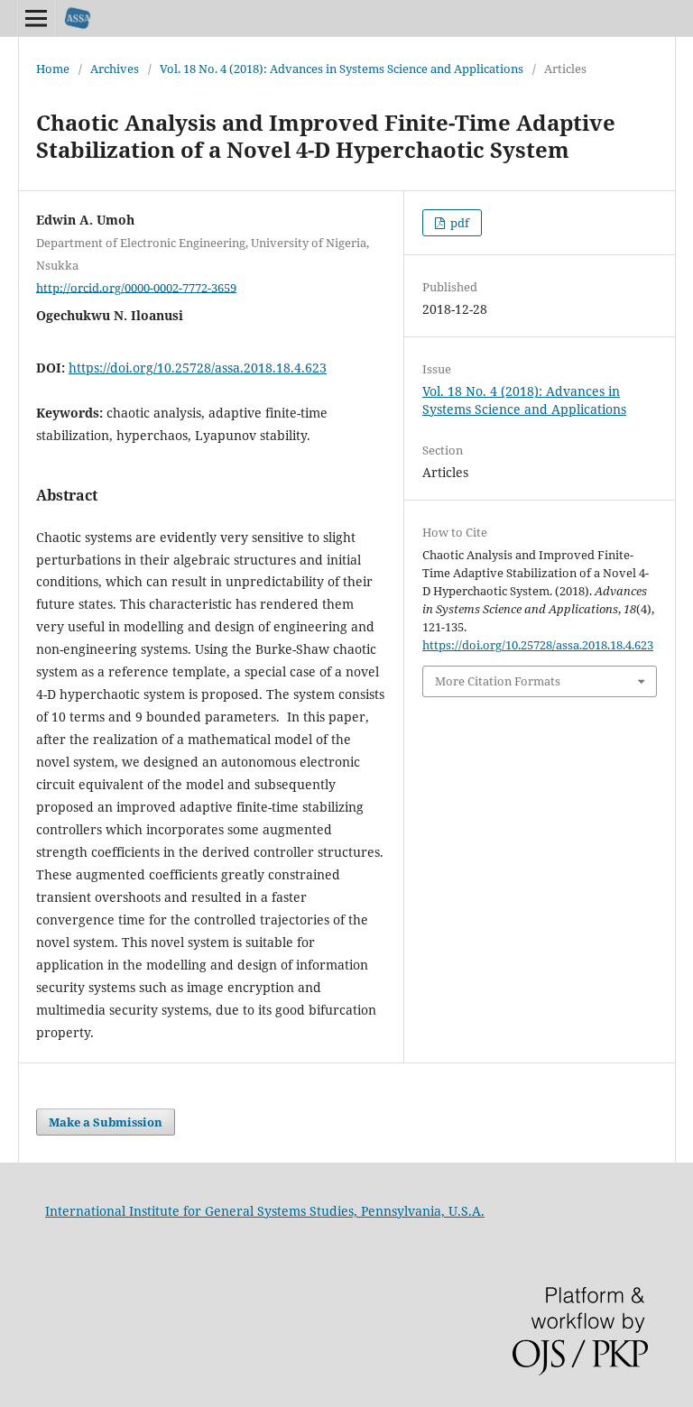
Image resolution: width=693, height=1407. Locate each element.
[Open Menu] (36, 18)
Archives (114, 68)
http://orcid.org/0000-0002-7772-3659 (136, 287)
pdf (458, 223)
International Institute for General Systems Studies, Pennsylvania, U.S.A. (265, 1210)
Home (52, 68)
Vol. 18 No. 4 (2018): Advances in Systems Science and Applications (341, 68)
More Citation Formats (497, 681)
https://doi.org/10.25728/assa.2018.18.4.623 (198, 367)
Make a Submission (105, 1122)
